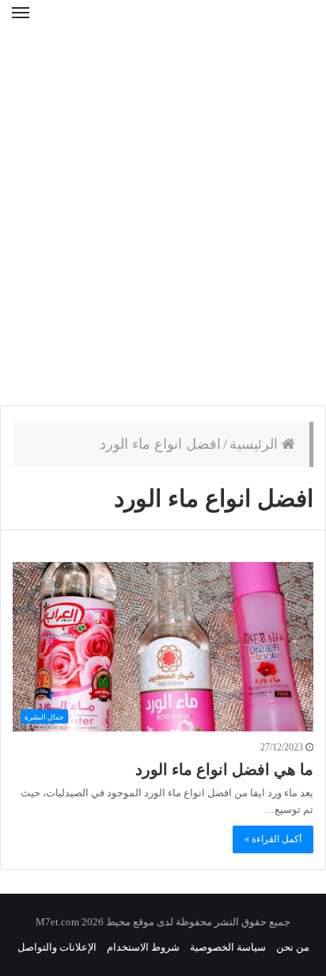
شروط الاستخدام (143, 947)
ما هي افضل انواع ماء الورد (224, 769)
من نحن (292, 947)
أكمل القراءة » (272, 839)
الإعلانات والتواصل (57, 947)
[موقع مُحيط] (163, 23)
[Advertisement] (163, 226)
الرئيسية (255, 444)
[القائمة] (20, 23)
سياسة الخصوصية (228, 947)
